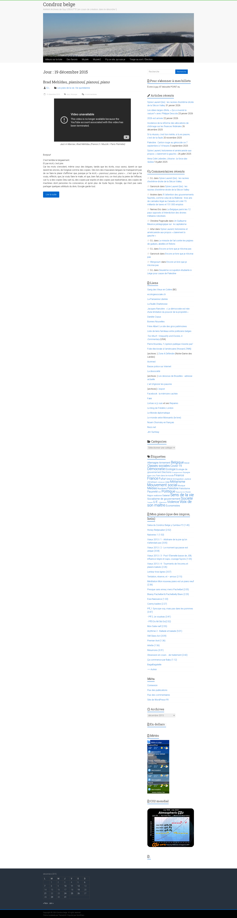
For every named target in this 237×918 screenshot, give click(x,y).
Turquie (150, 502)
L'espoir (161, 389)
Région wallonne (154, 495)
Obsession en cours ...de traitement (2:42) (167, 655)
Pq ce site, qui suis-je (115, 59)
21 (45, 893)
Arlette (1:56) (153, 645)
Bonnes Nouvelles (156, 321)
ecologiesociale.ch (156, 294)
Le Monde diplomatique (158, 413)
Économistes (173, 505)
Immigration (178, 479)
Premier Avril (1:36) (156, 640)
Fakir (149, 398)
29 (52, 897)
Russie (188, 492)
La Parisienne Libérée (157, 299)
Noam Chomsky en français (160, 422)
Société (187, 498)
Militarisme (177, 481)
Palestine (173, 488)
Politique (168, 491)
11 (72, 886)
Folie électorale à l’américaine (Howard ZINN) (169, 348)
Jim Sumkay (153, 432)
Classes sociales (158, 466)
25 (72, 893)
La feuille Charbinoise (157, 304)
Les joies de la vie (65, 88)
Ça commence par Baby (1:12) (162, 659)
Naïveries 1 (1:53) (155, 534)
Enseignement (177, 472)
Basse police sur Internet (159, 366)
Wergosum (155, 262)
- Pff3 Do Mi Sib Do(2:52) (159, 621)
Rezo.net (151, 427)
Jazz (68, 94)
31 (65, 897)
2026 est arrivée (155, 118)
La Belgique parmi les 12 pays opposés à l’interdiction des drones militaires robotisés (169, 212)
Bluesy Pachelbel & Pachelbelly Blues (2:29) (168, 594)
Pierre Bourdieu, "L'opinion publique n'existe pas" (170, 344)
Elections (166, 472)
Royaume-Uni (180, 492)
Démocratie (156, 469)
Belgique (177, 462)
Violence (173, 502)
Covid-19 (176, 465)
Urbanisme (163, 502)
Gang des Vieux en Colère (159, 289)
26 (78, 893)
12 (78, 886)
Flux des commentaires (158, 695)
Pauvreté (152, 491)
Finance (179, 475)
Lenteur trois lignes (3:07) (159, 572)
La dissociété (153, 371)
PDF (159, 492)
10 (65, 886)
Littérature (161, 482)
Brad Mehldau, (76, 82)
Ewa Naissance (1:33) (157, 599)
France (152, 478)
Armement (164, 462)
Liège (167, 482)
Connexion (152, 685)
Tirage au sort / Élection (141, 59)
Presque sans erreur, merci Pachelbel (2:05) (168, 589)
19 (78, 890)
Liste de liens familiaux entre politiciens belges (169, 331)
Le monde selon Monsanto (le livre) (164, 417)
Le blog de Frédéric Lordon (160, 408)
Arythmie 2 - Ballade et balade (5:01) (164, 631)
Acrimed (151, 361)
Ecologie (171, 469)
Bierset (186, 463)
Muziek (85, 59)
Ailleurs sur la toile (53, 59)
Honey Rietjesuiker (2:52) (159, 530)
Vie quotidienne (82, 88)
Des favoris (72, 59)
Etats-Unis (151, 476)
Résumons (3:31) (155, 650)
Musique (74, 94)
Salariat (166, 495)
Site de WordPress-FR (158, 699)
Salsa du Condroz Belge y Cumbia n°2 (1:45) (168, 525)
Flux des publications (157, 690)
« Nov (45, 903)
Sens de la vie (182, 495)
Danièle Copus (154, 316)
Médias (152, 488)
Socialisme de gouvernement (163, 498)
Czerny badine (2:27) (157, 604)
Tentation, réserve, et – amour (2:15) (164, 576)
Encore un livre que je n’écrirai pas (175, 248)
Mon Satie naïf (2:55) (157, 626)
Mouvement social (162, 485)
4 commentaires (91, 94)
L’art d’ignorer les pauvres (159, 384)
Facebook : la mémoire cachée (162, 393)
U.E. (155, 502)
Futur (162, 478)
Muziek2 (97, 59)
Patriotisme (184, 488)
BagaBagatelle (154, 664)
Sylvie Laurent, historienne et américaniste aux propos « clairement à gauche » (167, 232)
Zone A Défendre (166, 353)
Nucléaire (162, 488)
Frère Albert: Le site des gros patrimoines (167, 326)
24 (65, 893)
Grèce (169, 478)
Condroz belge (59, 4)
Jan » (51, 903)
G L (48, 88)
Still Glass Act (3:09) (156, 636)
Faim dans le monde (165, 475)
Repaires (174, 403)
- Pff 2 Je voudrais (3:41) (159, 616)
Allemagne (153, 462)
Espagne (186, 472)
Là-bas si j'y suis (155, 403)
